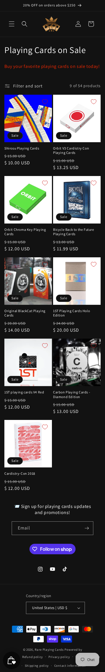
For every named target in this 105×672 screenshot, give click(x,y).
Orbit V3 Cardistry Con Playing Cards (71, 150)
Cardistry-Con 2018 (19, 473)
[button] (11, 23)
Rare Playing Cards (49, 650)
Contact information (70, 666)
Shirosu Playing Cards (21, 148)
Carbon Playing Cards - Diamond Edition (71, 394)
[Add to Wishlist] (45, 102)
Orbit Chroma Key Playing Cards (25, 231)
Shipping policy (37, 666)
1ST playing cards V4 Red (24, 392)
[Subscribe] (86, 528)
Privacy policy (59, 657)
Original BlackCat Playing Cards (25, 313)
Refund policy (32, 657)
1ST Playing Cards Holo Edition (71, 313)
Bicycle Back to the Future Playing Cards (73, 231)
